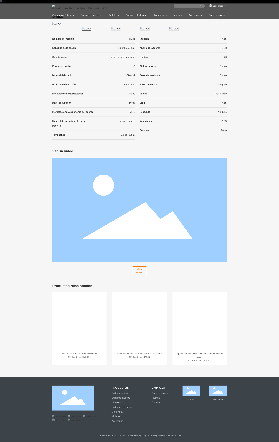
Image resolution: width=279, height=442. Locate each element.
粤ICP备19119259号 (148, 435)
